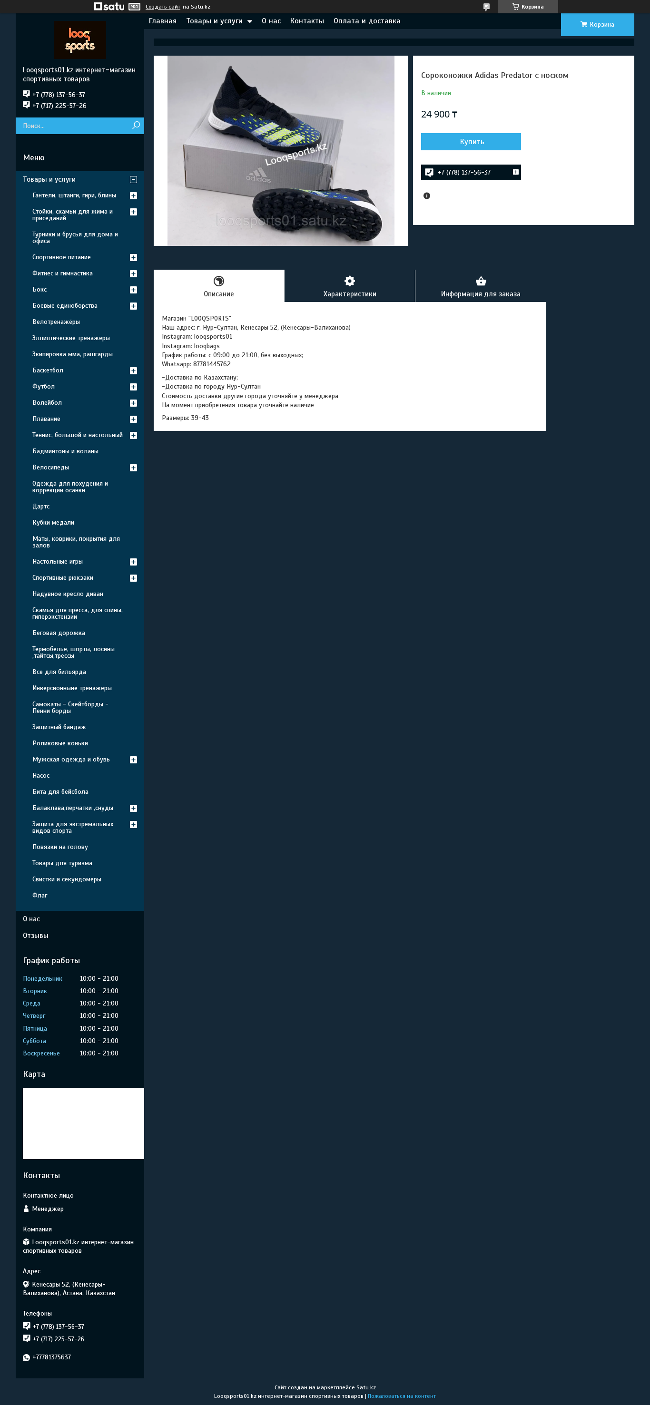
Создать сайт (163, 6)
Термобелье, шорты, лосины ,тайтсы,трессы (73, 652)
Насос (40, 775)
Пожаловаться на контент (402, 1396)
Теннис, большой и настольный (77, 435)
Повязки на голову (60, 847)
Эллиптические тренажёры (71, 338)
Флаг (39, 895)
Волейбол (47, 403)
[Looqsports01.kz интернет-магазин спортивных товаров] (80, 39)
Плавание (46, 419)
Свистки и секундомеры (66, 879)
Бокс (39, 289)
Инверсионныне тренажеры (72, 688)
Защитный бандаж (59, 727)
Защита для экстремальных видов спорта (72, 827)
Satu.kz (366, 1387)
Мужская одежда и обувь (71, 759)
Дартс (40, 506)
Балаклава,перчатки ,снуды (72, 808)
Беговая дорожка (58, 633)
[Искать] (136, 125)
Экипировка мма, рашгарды (72, 354)
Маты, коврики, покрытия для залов (76, 542)
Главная (163, 21)
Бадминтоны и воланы (65, 451)
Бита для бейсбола (60, 792)
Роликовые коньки (60, 743)
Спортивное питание (61, 257)
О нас (271, 21)
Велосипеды (50, 467)
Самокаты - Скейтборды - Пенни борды (70, 707)
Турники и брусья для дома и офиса (75, 237)
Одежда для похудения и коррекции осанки (70, 486)
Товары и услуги (214, 21)
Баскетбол (47, 370)
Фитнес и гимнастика (62, 273)
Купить (472, 141)
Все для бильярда (59, 672)
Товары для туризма (62, 863)
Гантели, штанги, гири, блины (74, 195)
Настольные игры (57, 561)
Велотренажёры (56, 322)
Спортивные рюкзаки (62, 578)
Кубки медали (53, 522)
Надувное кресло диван (67, 594)
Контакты (307, 21)
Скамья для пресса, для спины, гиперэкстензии (77, 613)
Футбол (43, 386)
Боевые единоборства (65, 306)
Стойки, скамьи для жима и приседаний (72, 214)
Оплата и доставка (367, 21)
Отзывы (36, 935)
